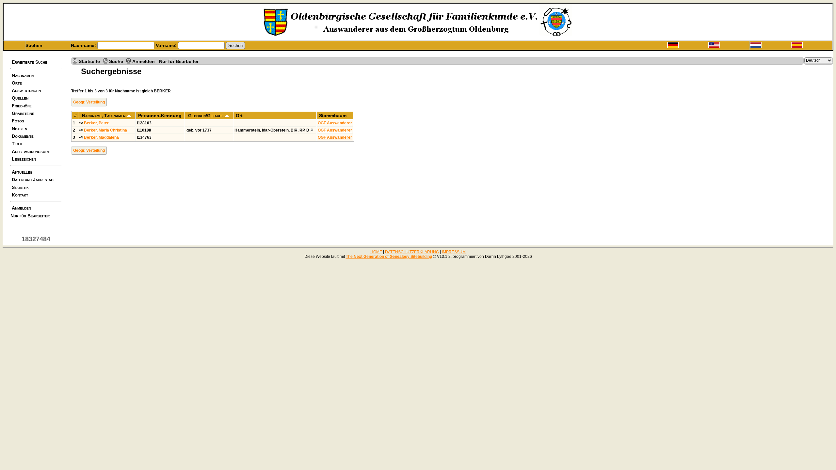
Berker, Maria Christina (105, 130)
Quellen (20, 98)
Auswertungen (26, 90)
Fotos (18, 120)
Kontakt (20, 194)
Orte (17, 83)
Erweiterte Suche (29, 62)
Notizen (19, 128)
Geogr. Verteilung (89, 102)
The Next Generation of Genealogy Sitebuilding (389, 256)
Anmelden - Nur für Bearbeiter (165, 61)
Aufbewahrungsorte (32, 151)
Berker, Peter (96, 123)
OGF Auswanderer (335, 123)
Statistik (20, 187)
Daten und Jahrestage (34, 179)
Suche (116, 61)
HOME (376, 252)
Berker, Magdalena (101, 137)
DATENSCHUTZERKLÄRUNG (412, 252)
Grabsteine (23, 113)
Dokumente (23, 136)
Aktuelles (22, 172)
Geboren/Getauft (206, 115)
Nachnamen (23, 75)
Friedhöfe (22, 105)
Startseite (89, 61)
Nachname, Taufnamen (104, 115)
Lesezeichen (24, 159)
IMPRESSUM (454, 252)
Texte (18, 143)
